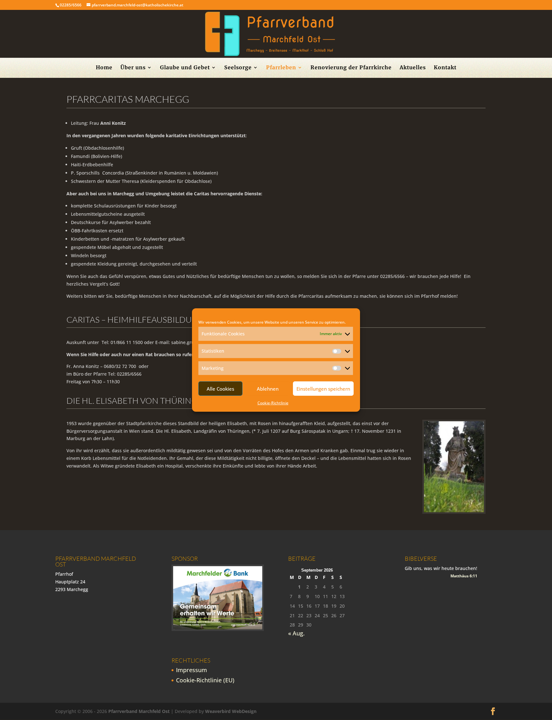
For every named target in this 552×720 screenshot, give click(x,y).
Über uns (133, 68)
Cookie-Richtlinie (272, 403)
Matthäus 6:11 (463, 576)
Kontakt (445, 68)
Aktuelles (413, 68)
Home (104, 68)
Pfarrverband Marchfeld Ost (139, 711)
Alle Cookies (220, 389)
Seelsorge (238, 68)
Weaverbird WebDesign (231, 711)
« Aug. (296, 633)
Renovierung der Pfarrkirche (351, 68)
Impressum (191, 670)
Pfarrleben (281, 68)
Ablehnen (268, 389)
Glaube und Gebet (185, 68)
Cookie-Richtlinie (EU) (205, 680)
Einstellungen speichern (323, 389)
